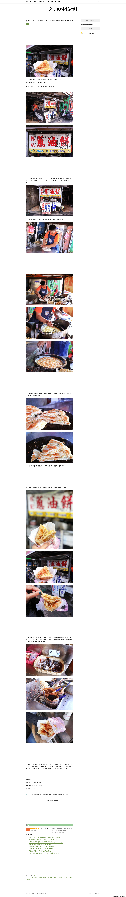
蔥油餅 (48, 878)
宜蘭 (38, 878)
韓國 (52, 1)
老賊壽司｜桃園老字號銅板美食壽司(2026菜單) (40, 850)
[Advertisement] (50, 35)
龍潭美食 (70, 878)
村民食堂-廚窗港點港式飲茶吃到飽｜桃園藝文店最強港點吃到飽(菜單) (45, 837)
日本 (48, 1)
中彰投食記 (42, 1)
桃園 (27, 24)
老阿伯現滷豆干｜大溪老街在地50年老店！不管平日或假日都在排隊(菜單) (46, 843)
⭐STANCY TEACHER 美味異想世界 (88, 33)
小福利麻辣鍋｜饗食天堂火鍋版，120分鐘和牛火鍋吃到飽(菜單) (44, 853)
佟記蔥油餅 (34, 878)
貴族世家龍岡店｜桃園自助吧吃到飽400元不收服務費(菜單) (43, 839)
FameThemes (97, 893)
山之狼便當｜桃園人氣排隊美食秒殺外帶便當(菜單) (41, 848)
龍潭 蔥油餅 (58, 878)
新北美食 (35, 1)
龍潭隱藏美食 (29, 879)
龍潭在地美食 (64, 878)
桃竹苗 (44, 878)
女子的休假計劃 (63, 9)
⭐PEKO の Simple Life (85, 32)
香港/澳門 (57, 1)
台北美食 (28, 1)
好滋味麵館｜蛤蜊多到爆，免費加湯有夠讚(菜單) (40, 841)
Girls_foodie (33, 24)
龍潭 (54, 878)
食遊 (51, 878)
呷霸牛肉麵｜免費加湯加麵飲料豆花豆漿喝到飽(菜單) (41, 846)
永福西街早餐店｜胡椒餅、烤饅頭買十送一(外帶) (40, 845)
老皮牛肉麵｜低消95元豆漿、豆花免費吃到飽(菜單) (41, 852)
